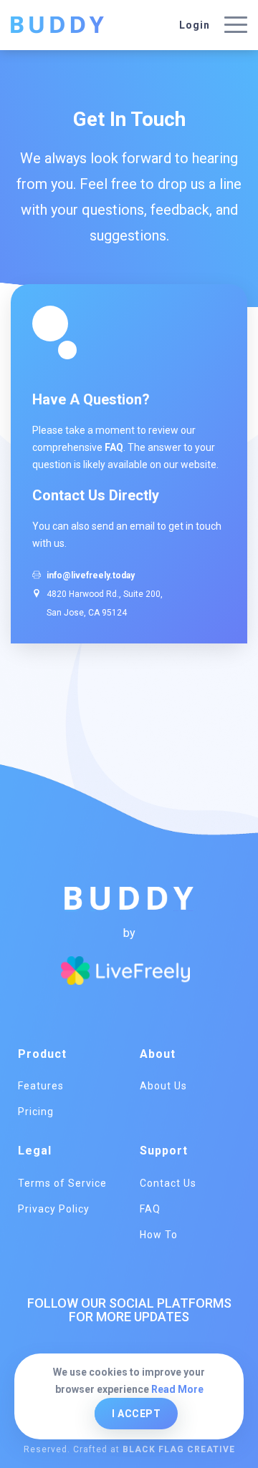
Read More (177, 1389)
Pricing (36, 1111)
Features (41, 1086)
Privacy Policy (54, 1209)
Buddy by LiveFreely (57, 25)
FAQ (114, 447)
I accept (136, 1413)
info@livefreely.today (91, 575)
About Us (163, 1086)
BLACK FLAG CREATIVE (179, 1449)
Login (194, 25)
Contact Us (168, 1183)
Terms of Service (62, 1183)
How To (159, 1234)
